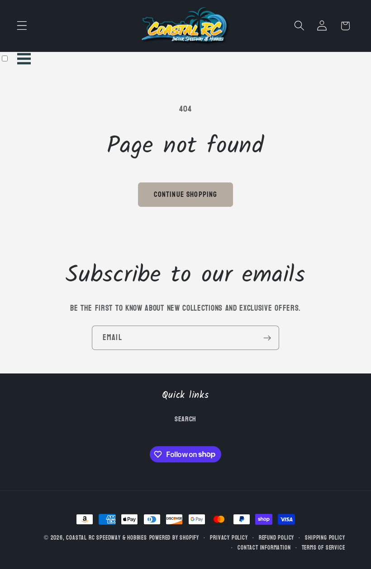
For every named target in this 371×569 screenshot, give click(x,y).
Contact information (264, 547)
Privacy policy (228, 537)
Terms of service (323, 547)
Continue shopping (186, 194)
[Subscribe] (267, 338)
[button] (21, 25)
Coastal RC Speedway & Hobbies (106, 538)
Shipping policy (325, 537)
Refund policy (276, 537)
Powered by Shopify (174, 538)
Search (185, 419)
